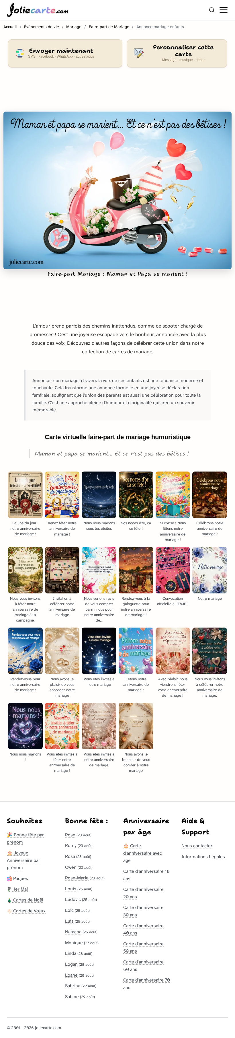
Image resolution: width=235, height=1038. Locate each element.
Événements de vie (41, 27)
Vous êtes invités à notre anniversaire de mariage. (99, 760)
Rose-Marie (77, 878)
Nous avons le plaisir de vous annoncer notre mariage (62, 687)
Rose (70, 835)
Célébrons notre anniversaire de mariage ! (209, 528)
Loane (71, 975)
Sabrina (72, 986)
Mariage (73, 27)
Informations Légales (203, 857)
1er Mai (20, 889)
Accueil (10, 27)
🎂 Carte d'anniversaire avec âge (142, 853)
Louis (70, 889)
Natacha (73, 932)
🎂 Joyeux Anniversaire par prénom (23, 860)
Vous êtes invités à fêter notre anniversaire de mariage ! (62, 762)
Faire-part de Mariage (109, 27)
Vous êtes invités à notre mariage (99, 682)
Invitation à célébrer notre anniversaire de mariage (62, 606)
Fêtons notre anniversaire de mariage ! (136, 684)
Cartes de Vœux (29, 911)
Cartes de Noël (27, 900)
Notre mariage (210, 598)
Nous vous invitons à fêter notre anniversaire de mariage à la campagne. (25, 609)
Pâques (20, 878)
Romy (71, 845)
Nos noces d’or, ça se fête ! (136, 526)
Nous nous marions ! (25, 757)
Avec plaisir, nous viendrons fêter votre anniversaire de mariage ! (172, 687)
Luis (69, 921)
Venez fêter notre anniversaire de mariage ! (62, 528)
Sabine (72, 997)
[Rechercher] (211, 10)
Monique (74, 943)
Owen (71, 867)
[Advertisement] (117, 93)
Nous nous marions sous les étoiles (99, 526)
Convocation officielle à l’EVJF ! (173, 601)
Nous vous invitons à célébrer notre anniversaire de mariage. (210, 687)
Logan (71, 964)
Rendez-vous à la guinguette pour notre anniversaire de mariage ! (136, 606)
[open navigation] (224, 10)
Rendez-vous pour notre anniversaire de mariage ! (25, 684)
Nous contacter (196, 846)
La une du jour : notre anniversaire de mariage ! (25, 528)
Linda (70, 953)
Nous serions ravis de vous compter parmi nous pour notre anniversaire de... (99, 609)
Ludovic (73, 899)
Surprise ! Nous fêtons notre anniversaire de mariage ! (173, 531)
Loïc (69, 910)
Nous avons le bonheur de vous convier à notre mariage (136, 762)
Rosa (70, 856)
